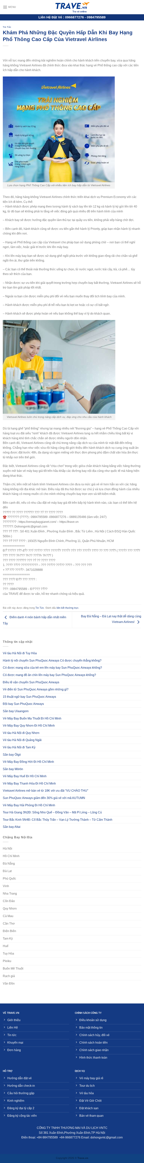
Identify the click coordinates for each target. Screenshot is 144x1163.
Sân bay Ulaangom (15, 711)
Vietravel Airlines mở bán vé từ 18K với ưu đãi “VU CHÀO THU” (45, 790)
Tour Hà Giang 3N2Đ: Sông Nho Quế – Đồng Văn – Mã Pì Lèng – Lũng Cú (52, 812)
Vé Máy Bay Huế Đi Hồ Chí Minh (24, 776)
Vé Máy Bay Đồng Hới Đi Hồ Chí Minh (28, 761)
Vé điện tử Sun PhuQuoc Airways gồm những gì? (35, 689)
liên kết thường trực (68, 607)
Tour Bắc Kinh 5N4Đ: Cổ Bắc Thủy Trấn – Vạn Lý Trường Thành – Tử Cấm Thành (57, 819)
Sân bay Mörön (13, 769)
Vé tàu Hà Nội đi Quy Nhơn (21, 732)
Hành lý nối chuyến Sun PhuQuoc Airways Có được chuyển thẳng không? (52, 660)
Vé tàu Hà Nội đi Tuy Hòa (20, 653)
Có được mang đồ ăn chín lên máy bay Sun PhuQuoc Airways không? (49, 675)
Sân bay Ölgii (12, 754)
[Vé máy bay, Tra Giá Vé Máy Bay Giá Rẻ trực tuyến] (72, 7)
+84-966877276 (69, 1137)
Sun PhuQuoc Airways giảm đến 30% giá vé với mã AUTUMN (44, 798)
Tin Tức (7, 27)
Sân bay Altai (11, 826)
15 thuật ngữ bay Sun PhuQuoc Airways (29, 696)
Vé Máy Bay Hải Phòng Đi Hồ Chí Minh (29, 805)
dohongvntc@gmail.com (106, 1137)
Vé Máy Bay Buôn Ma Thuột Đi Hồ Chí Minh (32, 718)
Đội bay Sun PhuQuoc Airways (23, 703)
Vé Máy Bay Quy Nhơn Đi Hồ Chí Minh (29, 725)
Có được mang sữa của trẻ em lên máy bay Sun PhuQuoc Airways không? (52, 667)
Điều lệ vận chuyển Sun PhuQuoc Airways (31, 682)
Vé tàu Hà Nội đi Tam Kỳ (19, 747)
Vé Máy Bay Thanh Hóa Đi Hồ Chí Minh (29, 783)
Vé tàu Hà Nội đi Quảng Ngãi (22, 740)
